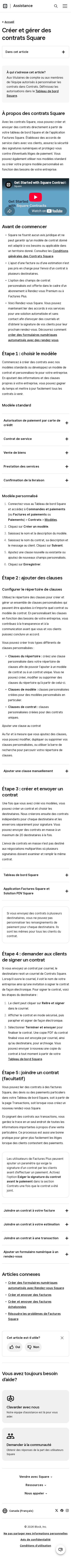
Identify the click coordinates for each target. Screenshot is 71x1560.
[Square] (5, 6)
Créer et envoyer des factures (29, 1295)
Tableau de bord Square (25, 1059)
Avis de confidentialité (35, 1539)
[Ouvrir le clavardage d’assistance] (60, 1549)
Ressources (34, 1485)
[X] (57, 1510)
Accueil (9, 21)
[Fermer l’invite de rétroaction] (62, 1338)
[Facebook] (62, 1510)
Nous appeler (34, 1493)
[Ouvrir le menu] (64, 6)
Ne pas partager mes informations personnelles (36, 1533)
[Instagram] (67, 1510)
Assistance (23, 5)
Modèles (51, 520)
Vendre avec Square (34, 1477)
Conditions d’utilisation (35, 1545)
